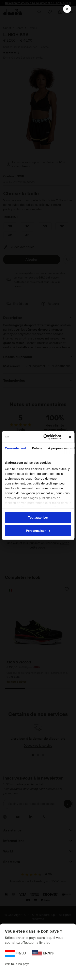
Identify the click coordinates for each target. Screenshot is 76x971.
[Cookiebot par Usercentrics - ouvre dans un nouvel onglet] (45, 437)
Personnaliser (36, 530)
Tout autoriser (38, 517)
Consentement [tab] (15, 448)
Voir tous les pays (17, 964)
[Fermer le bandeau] (70, 436)
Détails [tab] (37, 448)
